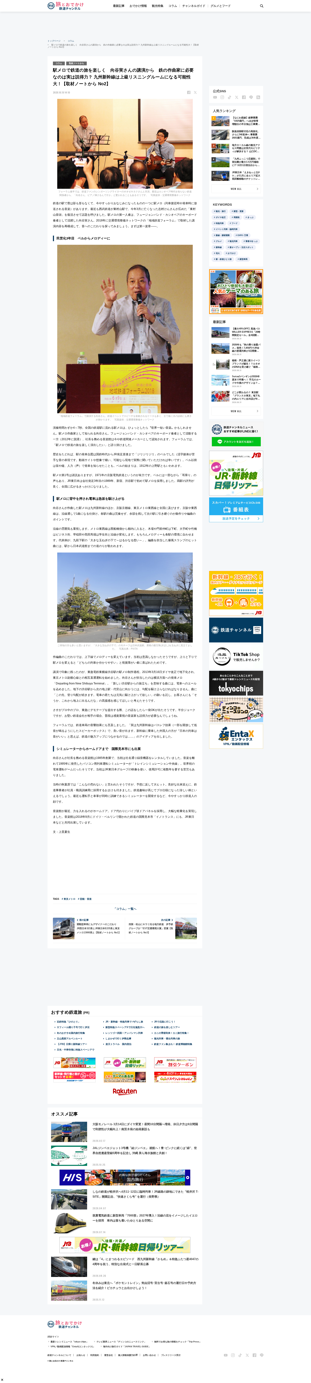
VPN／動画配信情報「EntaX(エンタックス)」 (73, 1346)
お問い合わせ (149, 1355)
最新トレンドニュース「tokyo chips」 (69, 1341)
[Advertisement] (155, 25)
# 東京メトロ (68, 899)
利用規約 (94, 1355)
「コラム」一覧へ (124, 908)
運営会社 (108, 1355)
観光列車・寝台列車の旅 (167, 1038)
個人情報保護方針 (126, 1355)
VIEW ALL (236, 189)
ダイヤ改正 (221, 217)
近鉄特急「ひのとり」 (68, 1021)
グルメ (219, 241)
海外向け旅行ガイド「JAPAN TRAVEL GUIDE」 (127, 1346)
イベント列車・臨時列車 (227, 229)
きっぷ (250, 217)
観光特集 (157, 5)
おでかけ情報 (138, 5)
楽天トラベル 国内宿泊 (118, 1044)
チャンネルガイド (193, 5)
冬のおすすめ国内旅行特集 (71, 1033)
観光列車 (234, 241)
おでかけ (232, 253)
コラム (172, 5)
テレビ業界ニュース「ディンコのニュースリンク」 (121, 1341)
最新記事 (119, 5)
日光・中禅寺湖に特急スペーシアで (75, 1049)
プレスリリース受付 (171, 1355)
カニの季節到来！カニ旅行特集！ (171, 1033)
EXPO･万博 (243, 235)
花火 (218, 253)
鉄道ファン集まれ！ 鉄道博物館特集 (173, 1044)
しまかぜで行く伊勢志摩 (118, 1038)
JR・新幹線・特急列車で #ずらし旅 (124, 1021)
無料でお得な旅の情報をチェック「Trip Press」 (177, 1341)
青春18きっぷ (251, 241)
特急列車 (220, 223)
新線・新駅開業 (223, 235)
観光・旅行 (221, 211)
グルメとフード (221, 5)
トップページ (54, 41)
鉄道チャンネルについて (59, 1355)
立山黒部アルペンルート (70, 1038)
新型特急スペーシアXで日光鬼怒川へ (125, 1027)
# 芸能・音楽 (85, 899)
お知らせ (80, 1355)
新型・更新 (239, 211)
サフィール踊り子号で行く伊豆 (73, 1027)
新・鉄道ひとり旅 (224, 259)
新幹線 (219, 247)
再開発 (237, 217)
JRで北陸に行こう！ (165, 1021)
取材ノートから (76, 63)
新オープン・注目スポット (241, 247)
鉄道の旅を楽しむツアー (167, 1027)
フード (235, 223)
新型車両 (243, 259)
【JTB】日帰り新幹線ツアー (72, 1044)
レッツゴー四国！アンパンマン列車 (124, 1033)
